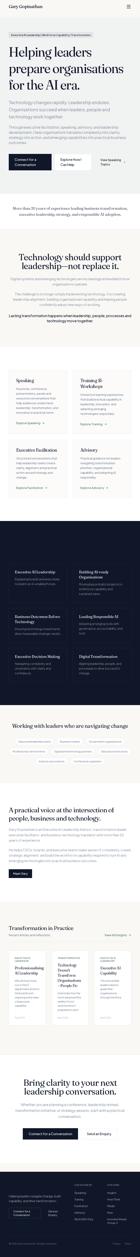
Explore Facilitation (29, 488)
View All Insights (115, 935)
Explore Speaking (28, 423)
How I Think (113, 1199)
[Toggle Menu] (128, 6)
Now (110, 1212)
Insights (111, 1192)
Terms (128, 1243)
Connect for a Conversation (25, 162)
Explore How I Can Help (71, 162)
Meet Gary (20, 873)
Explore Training (91, 424)
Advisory (79, 1212)
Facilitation (81, 1206)
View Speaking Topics (110, 162)
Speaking (80, 1192)
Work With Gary (83, 1219)
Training (78, 1199)
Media (111, 1206)
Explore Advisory (92, 488)
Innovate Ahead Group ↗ (116, 1220)
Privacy (116, 1243)
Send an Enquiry (99, 1134)
